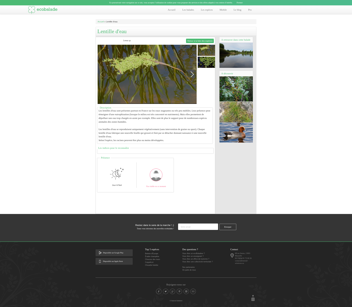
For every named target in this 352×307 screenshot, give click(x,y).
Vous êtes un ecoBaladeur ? (193, 253)
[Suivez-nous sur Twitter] (165, 291)
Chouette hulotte (151, 265)
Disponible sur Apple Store (113, 261)
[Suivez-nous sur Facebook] (159, 291)
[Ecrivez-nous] (193, 291)
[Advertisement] (155, 202)
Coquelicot (149, 262)
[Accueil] (42, 11)
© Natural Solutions (176, 300)
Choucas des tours (152, 259)
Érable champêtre (152, 256)
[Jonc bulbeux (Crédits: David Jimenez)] (236, 112)
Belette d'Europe (151, 254)
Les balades (188, 9)
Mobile (223, 9)
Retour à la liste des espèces (200, 41)
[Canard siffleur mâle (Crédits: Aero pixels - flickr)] (236, 132)
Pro (250, 9)
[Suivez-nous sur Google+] (172, 291)
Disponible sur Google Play (113, 253)
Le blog (237, 9)
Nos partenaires (188, 267)
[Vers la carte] (232, 255)
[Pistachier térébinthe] (236, 89)
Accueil (171, 9)
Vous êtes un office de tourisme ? (195, 259)
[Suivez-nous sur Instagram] (186, 291)
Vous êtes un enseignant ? (193, 256)
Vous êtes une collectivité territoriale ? (197, 262)
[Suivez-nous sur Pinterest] (179, 291)
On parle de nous (189, 270)
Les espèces (207, 9)
